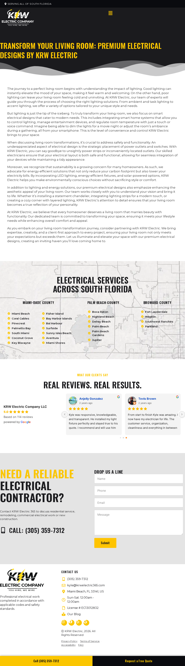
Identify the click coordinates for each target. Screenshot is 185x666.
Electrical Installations (62, 95)
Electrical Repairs (57, 88)
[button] (28, 4)
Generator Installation (61, 164)
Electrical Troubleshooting (64, 136)
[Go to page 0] (120, 437)
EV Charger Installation (61, 74)
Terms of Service (90, 641)
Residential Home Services (62, 53)
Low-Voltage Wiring (57, 109)
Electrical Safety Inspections (66, 143)
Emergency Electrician (60, 46)
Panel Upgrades (55, 67)
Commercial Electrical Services (67, 179)
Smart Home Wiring (57, 122)
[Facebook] (71, 623)
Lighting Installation (59, 81)
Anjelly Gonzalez (91, 398)
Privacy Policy (69, 641)
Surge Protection (56, 129)
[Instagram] (64, 623)
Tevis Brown (147, 398)
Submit (105, 543)
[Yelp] (79, 623)
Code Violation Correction (63, 150)
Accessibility (68, 644)
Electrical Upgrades (59, 102)
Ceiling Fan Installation (61, 116)
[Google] (86, 623)
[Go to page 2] (126, 437)
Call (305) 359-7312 (46, 661)
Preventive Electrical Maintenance (69, 207)
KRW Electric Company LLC (25, 407)
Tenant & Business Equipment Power (70, 200)
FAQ (80, 644)
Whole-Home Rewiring (59, 157)
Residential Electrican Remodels (67, 60)
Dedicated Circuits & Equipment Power (71, 193)
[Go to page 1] (123, 437)
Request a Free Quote (138, 661)
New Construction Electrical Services (72, 186)
